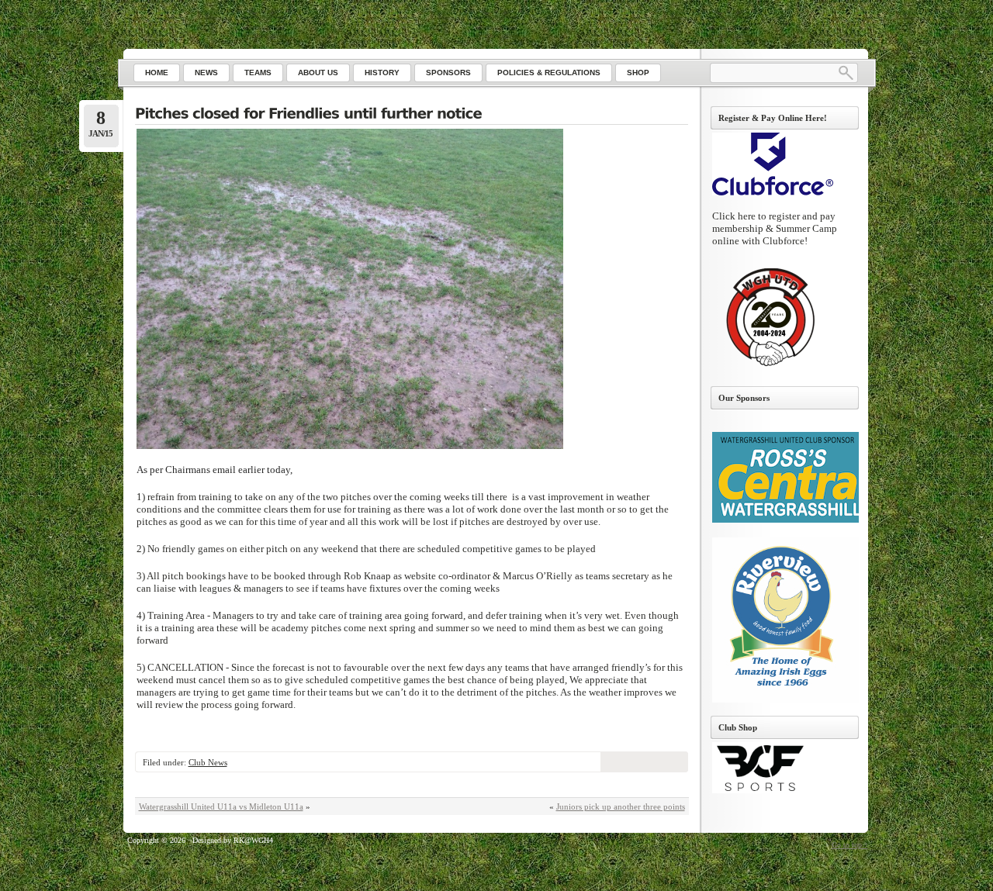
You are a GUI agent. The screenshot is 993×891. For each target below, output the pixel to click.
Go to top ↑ (850, 845)
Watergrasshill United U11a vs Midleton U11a (221, 806)
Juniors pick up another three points (620, 806)
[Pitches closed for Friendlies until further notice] (411, 115)
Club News (208, 762)
